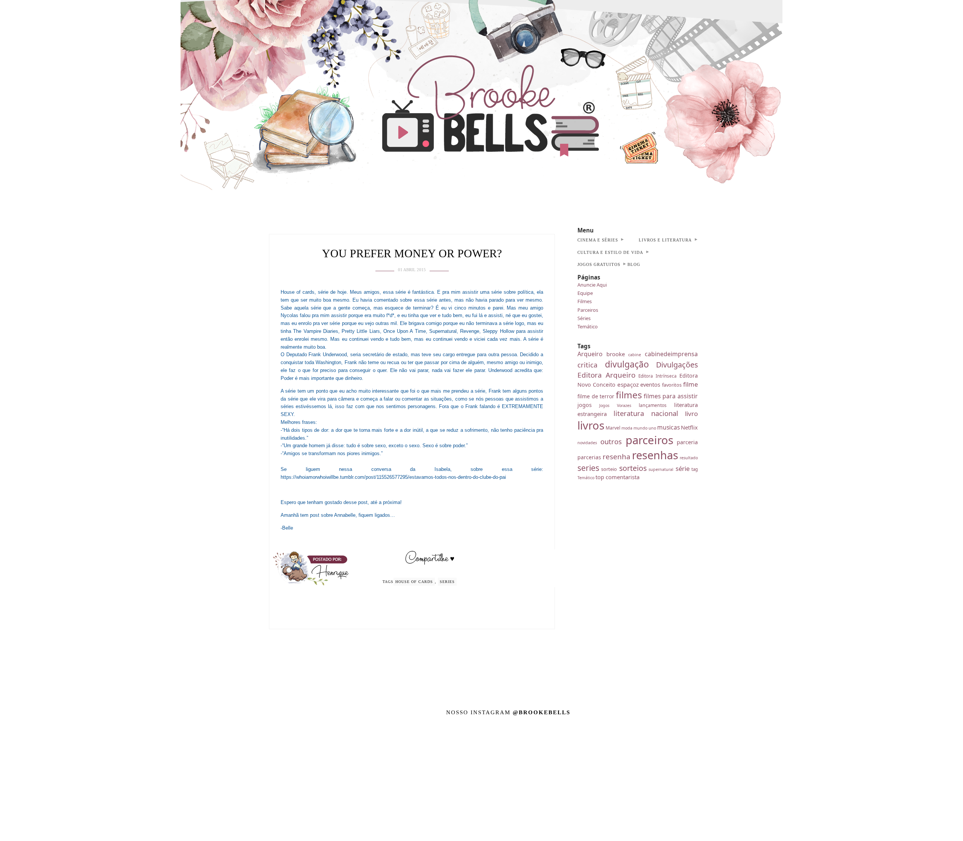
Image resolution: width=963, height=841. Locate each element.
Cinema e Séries (597, 240)
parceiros (649, 440)
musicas (668, 427)
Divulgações (677, 365)
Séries (584, 318)
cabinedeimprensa (671, 354)
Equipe (585, 293)
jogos (584, 404)
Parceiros (587, 310)
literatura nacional (646, 413)
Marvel (613, 428)
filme (690, 384)
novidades (587, 442)
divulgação (627, 364)
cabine (634, 354)
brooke (615, 354)
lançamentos (653, 405)
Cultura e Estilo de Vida (610, 252)
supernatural (661, 469)
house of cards (414, 582)
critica (587, 364)
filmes (629, 395)
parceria (687, 442)
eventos (650, 384)
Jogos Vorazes (615, 405)
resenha (616, 456)
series (447, 582)
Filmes (584, 301)
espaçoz (628, 384)
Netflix (689, 427)
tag (694, 469)
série (683, 468)
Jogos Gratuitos (598, 264)
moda (626, 428)
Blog (633, 264)
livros (591, 425)
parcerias (589, 457)
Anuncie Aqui (592, 284)
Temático (587, 326)
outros (611, 441)
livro (691, 413)
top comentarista (617, 477)
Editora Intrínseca (657, 376)
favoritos (672, 384)
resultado (689, 457)
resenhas (655, 455)
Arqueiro (590, 354)
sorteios (633, 468)
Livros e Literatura (665, 240)
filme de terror (595, 396)
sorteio (609, 469)
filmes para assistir (671, 396)
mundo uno (644, 428)
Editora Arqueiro (606, 375)
